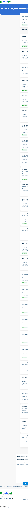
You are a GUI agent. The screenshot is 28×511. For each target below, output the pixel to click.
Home (1, 486)
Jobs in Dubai (11, 486)
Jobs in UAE (6, 486)
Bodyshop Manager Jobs (19, 486)
